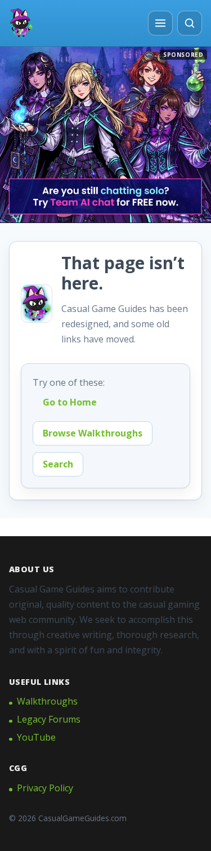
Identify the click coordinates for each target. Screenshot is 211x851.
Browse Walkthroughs (92, 433)
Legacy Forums (48, 719)
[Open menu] (160, 23)
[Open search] (189, 23)
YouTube (36, 737)
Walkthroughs (47, 701)
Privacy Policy (45, 788)
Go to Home (70, 402)
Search (58, 464)
